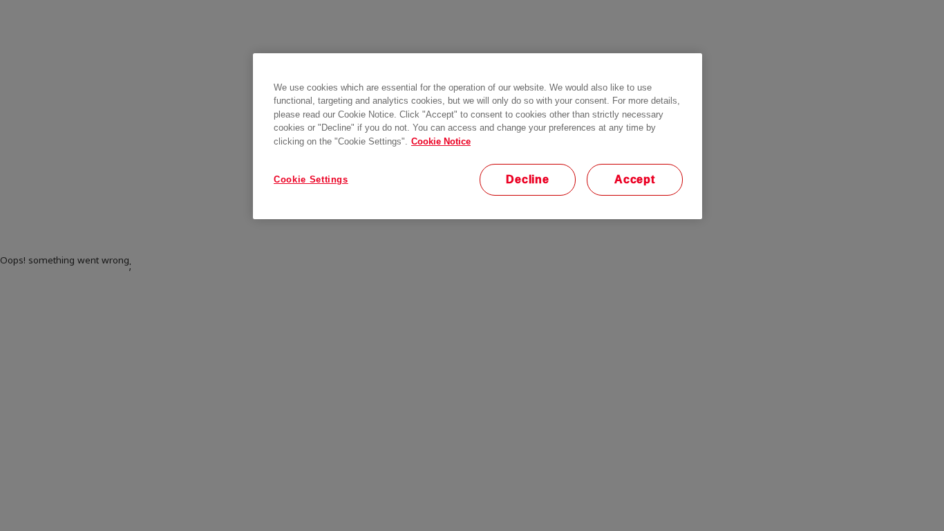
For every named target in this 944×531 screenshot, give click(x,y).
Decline (527, 179)
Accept (634, 179)
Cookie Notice (441, 141)
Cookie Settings (311, 179)
